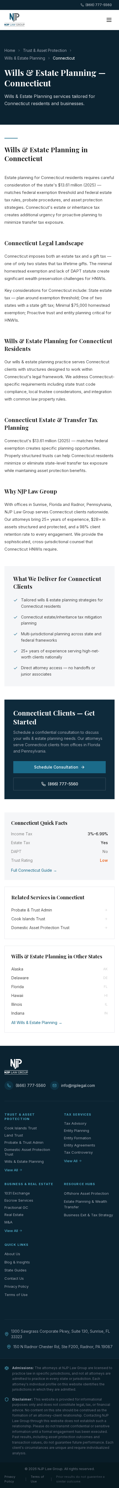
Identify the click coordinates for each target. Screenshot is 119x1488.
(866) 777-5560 (99, 5)
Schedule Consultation (56, 767)
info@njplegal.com (78, 1085)
